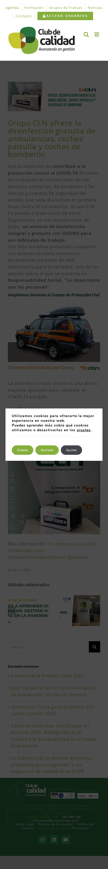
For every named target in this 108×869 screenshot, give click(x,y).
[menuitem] (65, 16)
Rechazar (47, 450)
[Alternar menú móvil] (97, 34)
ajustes (84, 430)
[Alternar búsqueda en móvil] (86, 34)
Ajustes (71, 450)
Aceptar (22, 450)
